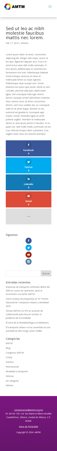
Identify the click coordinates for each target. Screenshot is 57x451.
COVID (9, 357)
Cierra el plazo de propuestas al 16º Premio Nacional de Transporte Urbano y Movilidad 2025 (27, 302)
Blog (8, 348)
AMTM (9, 343)
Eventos (10, 361)
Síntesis (24, 43)
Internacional (12, 366)
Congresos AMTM (15, 352)
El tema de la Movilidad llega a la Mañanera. (27, 322)
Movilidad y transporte (17, 371)
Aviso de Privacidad (28, 426)
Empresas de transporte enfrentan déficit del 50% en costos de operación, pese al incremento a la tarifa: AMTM (28, 290)
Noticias (10, 376)
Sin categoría (12, 380)
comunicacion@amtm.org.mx (28, 409)
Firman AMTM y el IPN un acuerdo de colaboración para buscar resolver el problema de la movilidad (24, 314)
